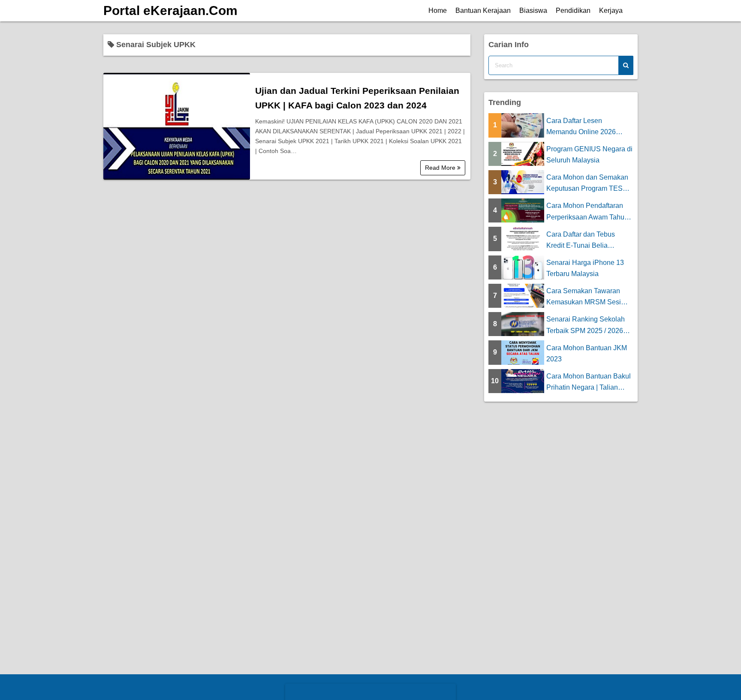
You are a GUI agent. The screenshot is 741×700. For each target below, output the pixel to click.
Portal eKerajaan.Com (170, 10)
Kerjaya (611, 10)
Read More (441, 167)
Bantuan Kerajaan (483, 10)
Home (437, 10)
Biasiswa (533, 10)
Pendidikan (573, 10)
